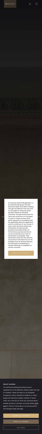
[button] (21, 253)
